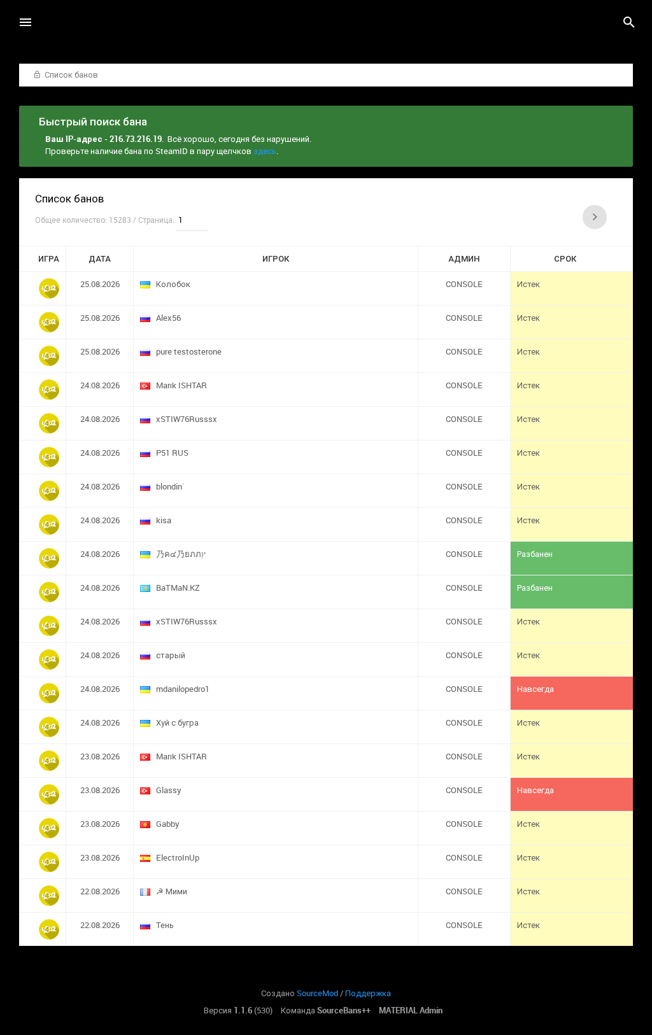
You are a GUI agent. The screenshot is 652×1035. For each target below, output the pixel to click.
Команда (326, 1010)
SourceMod (317, 993)
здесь (264, 151)
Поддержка (368, 993)
